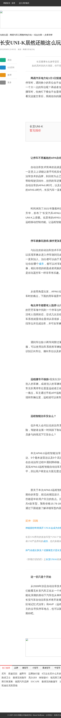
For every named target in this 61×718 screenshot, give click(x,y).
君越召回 (12, 673)
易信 (9, 60)
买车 (4, 673)
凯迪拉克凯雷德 (9, 685)
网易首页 (6, 3)
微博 (9, 75)
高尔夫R (33, 677)
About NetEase (38, 715)
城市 (41, 263)
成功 (45, 541)
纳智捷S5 (43, 677)
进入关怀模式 (24, 3)
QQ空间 (11, 67)
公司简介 (49, 715)
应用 (13, 3)
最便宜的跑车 (19, 677)
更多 (9, 82)
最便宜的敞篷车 (49, 681)
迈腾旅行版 (34, 673)
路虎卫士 (6, 677)
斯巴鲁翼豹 (7, 681)
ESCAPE (35, 681)
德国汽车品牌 (22, 681)
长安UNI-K (36, 126)
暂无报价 (35, 130)
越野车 (22, 673)
